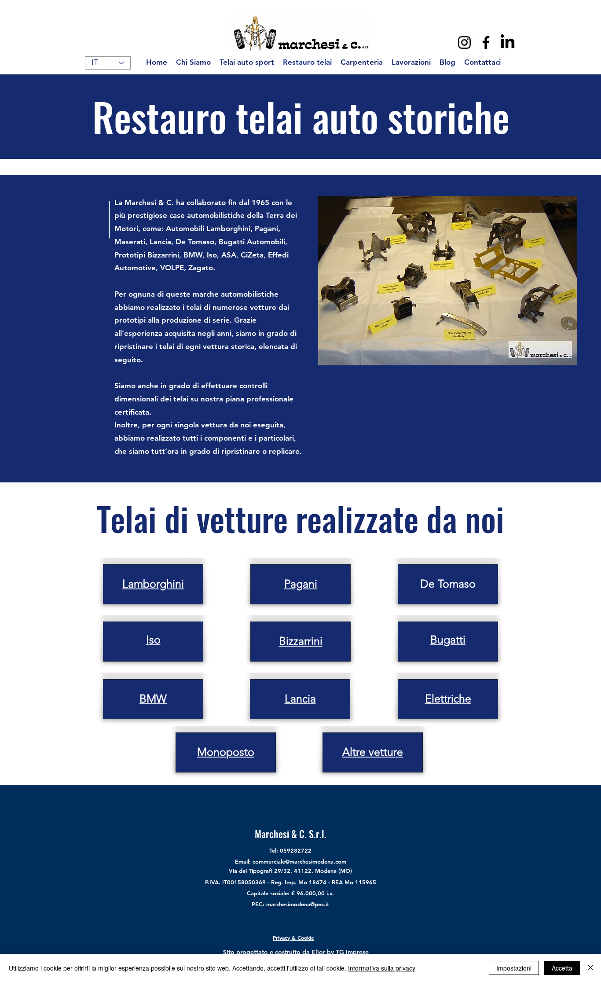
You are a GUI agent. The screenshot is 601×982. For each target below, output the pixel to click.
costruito (287, 952)
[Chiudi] (590, 968)
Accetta (562, 968)
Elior (318, 952)
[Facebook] (486, 42)
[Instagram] (464, 42)
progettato (252, 952)
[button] (447, 280)
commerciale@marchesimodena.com (299, 861)
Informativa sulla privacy (381, 968)
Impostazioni (513, 968)
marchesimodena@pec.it (297, 904)
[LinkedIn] (507, 42)
